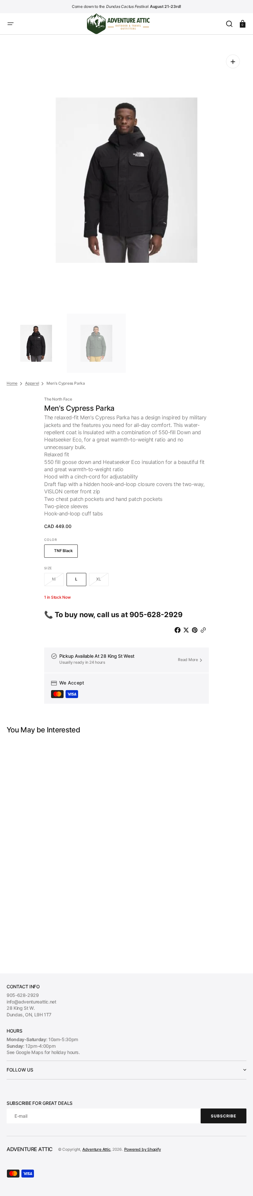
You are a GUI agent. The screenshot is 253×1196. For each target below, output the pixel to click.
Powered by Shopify (142, 1149)
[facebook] (179, 630)
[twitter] (187, 630)
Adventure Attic (96, 1149)
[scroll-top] (239, 1182)
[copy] (204, 630)
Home (12, 383)
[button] (10, 24)
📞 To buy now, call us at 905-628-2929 (113, 614)
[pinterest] (196, 630)
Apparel (32, 383)
